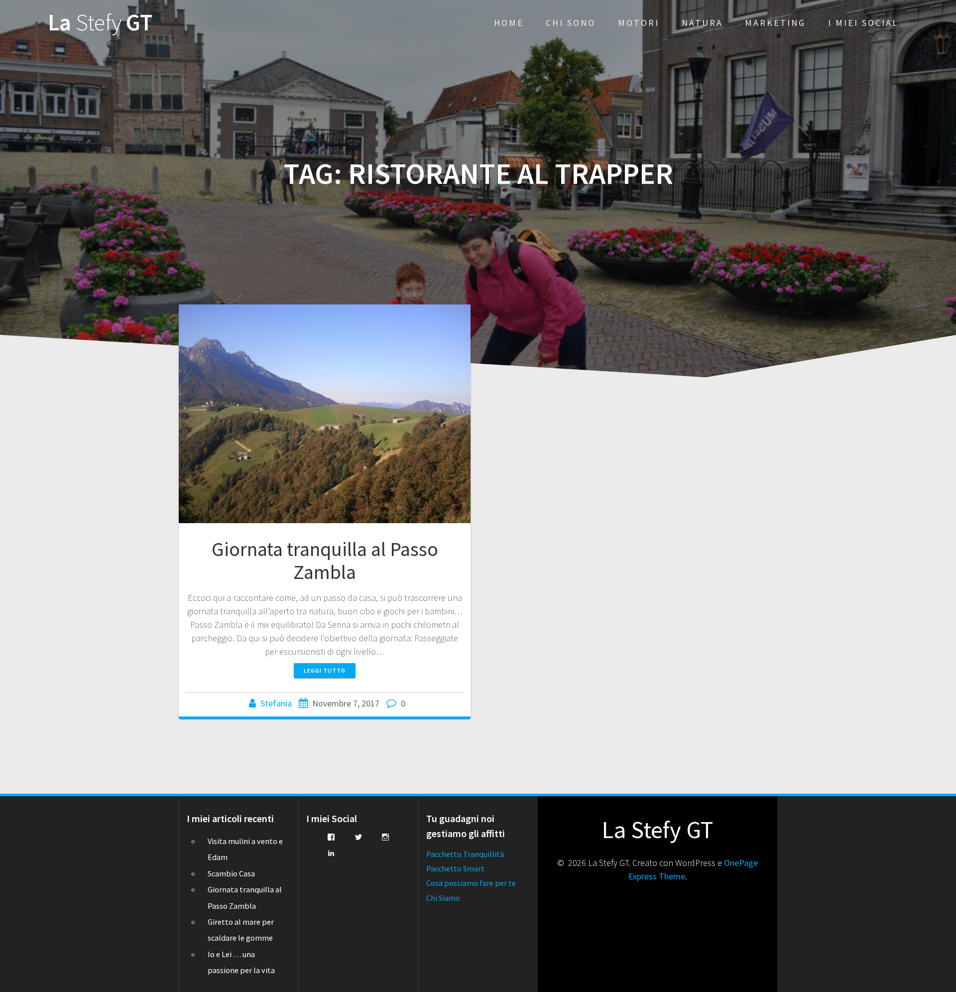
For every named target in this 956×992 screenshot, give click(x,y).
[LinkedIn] (331, 853)
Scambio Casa (231, 873)
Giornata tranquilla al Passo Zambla (325, 560)
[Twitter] (358, 837)
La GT (100, 22)
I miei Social (863, 22)
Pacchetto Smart (455, 868)
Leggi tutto (325, 670)
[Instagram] (385, 837)
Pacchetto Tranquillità (465, 854)
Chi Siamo (443, 898)
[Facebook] (331, 837)
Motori (638, 22)
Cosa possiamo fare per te (471, 883)
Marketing (775, 22)
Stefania (276, 703)
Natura (702, 22)
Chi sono (571, 22)
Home (509, 22)
